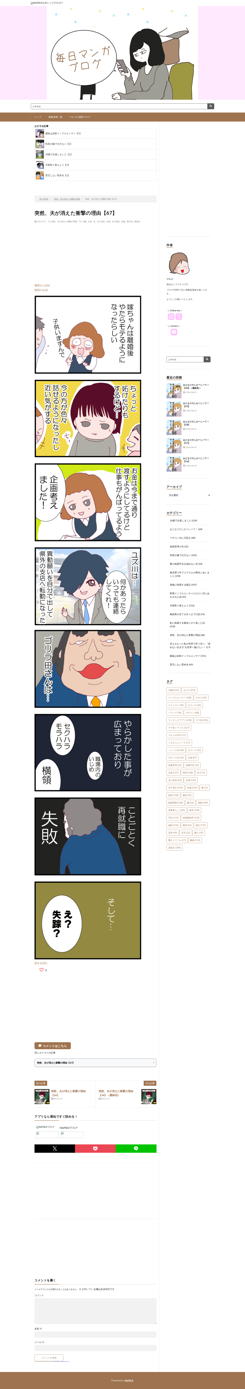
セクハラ (194, 705)
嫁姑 (187, 795)
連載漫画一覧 (55, 117)
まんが (189, 690)
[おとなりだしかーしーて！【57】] (174, 445)
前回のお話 (41, 289)
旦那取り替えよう (179, 605)
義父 (201, 825)
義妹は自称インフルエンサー (185, 655)
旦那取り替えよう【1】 (57, 164)
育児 (185, 832)
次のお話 (103, 184)
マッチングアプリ (180, 720)
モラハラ (194, 750)
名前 (38, 1328)
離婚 (195, 840)
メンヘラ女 (176, 750)
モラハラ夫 (176, 757)
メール (39, 1342)
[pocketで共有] (95, 1148)
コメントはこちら (55, 1046)
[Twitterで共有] (54, 1148)
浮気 (173, 817)
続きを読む (41, 963)
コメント (39, 1295)
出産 (90, 221)
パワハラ (175, 712)
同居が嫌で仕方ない (180, 555)
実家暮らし (176, 810)
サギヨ (201, 697)
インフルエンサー (180, 697)
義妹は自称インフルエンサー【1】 (63, 133)
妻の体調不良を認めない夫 (184, 563)
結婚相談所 (191, 817)
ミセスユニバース (179, 742)
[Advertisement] (95, 249)
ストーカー (176, 705)
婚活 (173, 795)
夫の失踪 (101, 221)
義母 (187, 825)
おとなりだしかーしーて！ (184, 529)
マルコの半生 (177, 735)
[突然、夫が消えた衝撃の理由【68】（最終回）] (148, 1096)
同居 (188, 772)
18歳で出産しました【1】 (59, 154)
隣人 (198, 832)
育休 (172, 832)
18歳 (84, 221)
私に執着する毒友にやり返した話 (187, 622)
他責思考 (175, 765)
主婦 (192, 757)
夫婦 (108, 221)
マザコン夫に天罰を (180, 537)
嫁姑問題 (175, 802)
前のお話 (49, 184)
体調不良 (192, 765)
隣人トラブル (177, 840)
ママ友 (202, 720)
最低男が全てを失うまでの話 (185, 614)
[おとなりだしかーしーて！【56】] (174, 464)
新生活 (130, 221)
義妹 (173, 825)
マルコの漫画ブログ (79, 117)
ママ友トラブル (178, 727)
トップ (37, 117)
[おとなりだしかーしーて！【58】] (174, 427)
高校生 (137, 221)
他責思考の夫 (177, 546)
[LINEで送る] (136, 1148)
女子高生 (116, 221)
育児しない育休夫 (179, 664)
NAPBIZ (129, 1380)
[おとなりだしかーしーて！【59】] (174, 409)
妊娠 (123, 221)
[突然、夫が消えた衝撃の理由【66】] (42, 1096)
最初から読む (42, 285)
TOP (76, 184)
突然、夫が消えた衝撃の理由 (64, 221)
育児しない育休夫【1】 (57, 175)
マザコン (192, 712)
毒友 (194, 810)
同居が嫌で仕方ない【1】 (58, 143)
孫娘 (203, 802)
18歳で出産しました (180, 520)
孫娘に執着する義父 (180, 584)
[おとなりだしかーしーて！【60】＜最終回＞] (174, 390)
